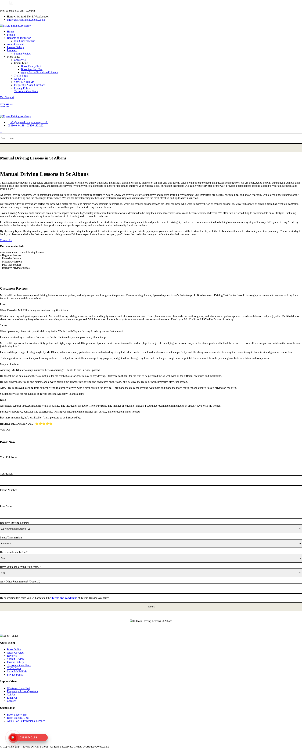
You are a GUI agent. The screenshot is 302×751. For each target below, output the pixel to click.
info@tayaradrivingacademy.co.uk (26, 19)
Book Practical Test (31, 69)
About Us (19, 78)
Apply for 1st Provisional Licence (39, 72)
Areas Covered (15, 44)
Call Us (11, 694)
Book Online (14, 649)
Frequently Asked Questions (29, 84)
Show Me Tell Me (24, 81)
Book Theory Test (17, 714)
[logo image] (15, 116)
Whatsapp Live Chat (18, 688)
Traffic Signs (21, 75)
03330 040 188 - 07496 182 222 (26, 125)
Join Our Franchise (24, 40)
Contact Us (20, 59)
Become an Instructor (19, 37)
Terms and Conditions (26, 91)
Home (10, 31)
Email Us (12, 697)
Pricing (11, 34)
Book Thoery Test (31, 66)
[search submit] (151, 148)
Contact (11, 700)
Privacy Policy (22, 88)
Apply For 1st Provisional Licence (26, 720)
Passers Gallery (15, 47)
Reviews (12, 50)
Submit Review (22, 53)
